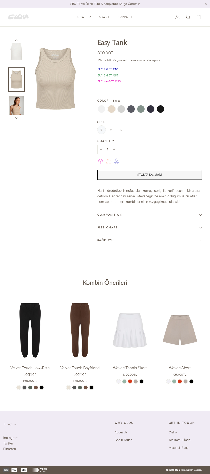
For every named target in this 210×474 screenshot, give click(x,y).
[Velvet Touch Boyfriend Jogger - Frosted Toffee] (68, 387)
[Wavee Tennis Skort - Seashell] (118, 381)
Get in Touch (123, 440)
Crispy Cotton (101, 109)
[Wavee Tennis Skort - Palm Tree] (124, 381)
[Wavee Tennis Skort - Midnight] (141, 381)
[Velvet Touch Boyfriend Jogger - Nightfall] (91, 387)
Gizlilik (173, 432)
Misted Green (141, 109)
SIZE (101, 122)
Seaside (151, 109)
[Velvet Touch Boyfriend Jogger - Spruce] (80, 387)
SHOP (83, 16)
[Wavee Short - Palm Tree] (174, 381)
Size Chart (107, 227)
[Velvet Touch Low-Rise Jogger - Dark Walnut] (36, 387)
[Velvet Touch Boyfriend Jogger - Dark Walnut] (86, 387)
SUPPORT (125, 16)
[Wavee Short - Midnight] (191, 381)
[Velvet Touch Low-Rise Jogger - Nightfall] (42, 387)
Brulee (111, 109)
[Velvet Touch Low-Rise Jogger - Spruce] (30, 387)
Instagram (10, 438)
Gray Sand (131, 109)
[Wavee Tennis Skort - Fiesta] (130, 381)
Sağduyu (105, 240)
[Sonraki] (16, 117)
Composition (110, 215)
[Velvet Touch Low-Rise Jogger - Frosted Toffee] (19, 387)
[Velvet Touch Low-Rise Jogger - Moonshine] (24, 387)
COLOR (109, 100)
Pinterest (10, 449)
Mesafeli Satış (179, 448)
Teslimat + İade (180, 440)
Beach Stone (121, 109)
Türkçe (8, 424)
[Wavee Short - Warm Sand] (186, 381)
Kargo (117, 60)
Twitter (8, 443)
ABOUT (104, 16)
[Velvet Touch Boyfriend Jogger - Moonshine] (74, 387)
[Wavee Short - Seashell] (168, 381)
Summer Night (160, 109)
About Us (121, 432)
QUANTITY (105, 141)
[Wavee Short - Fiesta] (180, 381)
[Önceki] (16, 41)
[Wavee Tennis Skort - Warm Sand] (136, 381)
